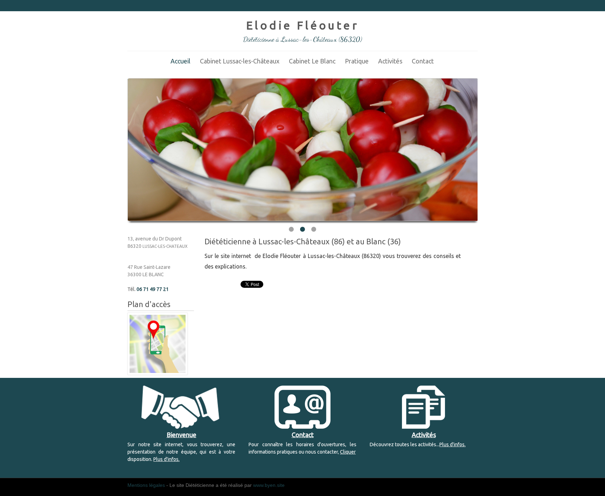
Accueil (180, 60)
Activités (390, 60)
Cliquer (348, 452)
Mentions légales (146, 485)
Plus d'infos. (166, 459)
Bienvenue (181, 434)
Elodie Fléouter (302, 25)
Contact (423, 60)
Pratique (357, 60)
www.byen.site (269, 485)
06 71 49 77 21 (153, 289)
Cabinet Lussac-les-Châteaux (239, 60)
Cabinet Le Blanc (312, 60)
